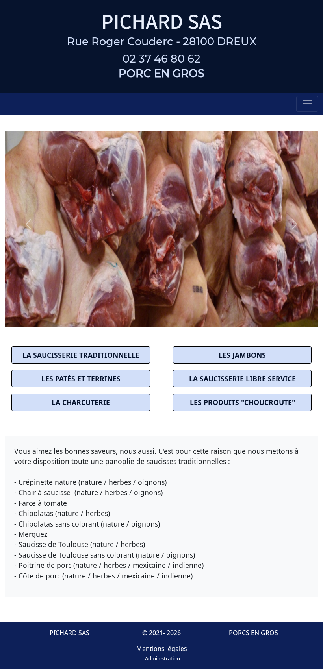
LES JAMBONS (242, 355)
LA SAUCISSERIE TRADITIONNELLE (80, 355)
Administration (162, 658)
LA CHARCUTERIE (81, 402)
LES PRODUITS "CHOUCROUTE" (242, 402)
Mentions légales (161, 648)
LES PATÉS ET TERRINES (81, 378)
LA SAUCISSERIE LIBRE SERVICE (242, 378)
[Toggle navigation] (307, 104)
